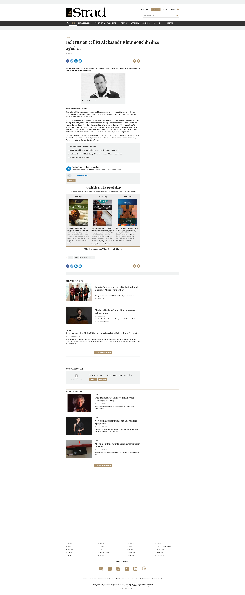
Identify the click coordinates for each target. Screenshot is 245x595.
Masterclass (161, 555)
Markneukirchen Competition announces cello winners (115, 311)
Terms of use (135, 578)
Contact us (132, 555)
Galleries (131, 544)
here (85, 108)
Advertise (131, 552)
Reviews (131, 549)
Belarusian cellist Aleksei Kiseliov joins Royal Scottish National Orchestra (102, 333)
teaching (96, 191)
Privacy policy (146, 578)
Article (68, 330)
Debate (70, 549)
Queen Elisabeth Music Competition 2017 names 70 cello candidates (97, 154)
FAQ (161, 578)
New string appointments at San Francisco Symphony (116, 422)
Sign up (71, 181)
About (102, 555)
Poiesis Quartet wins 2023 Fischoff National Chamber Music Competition (116, 288)
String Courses (104, 552)
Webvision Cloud (127, 589)
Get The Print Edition (164, 546)
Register (144, 9)
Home (70, 544)
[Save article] (138, 61)
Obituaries (83, 257)
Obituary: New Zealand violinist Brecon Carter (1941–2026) (114, 399)
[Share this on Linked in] (76, 61)
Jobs (130, 546)
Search (177, 15)
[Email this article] (80, 61)
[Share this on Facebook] (67, 61)
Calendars (127, 196)
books (101, 191)
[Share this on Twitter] (72, 61)
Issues (159, 544)
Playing (78, 196)
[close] (140, 57)
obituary (91, 257)
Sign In (173, 9)
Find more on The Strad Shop (103, 249)
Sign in (115, 57)
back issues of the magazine (128, 191)
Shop (165, 9)
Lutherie (102, 546)
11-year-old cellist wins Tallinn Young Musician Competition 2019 (95, 150)
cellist (70, 257)
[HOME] (67, 23)
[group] (170, 23)
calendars (114, 191)
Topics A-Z (125, 578)
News (68, 37)
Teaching (103, 196)
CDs (109, 191)
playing (89, 191)
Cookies (154, 578)
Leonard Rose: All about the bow (84, 146)
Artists (102, 544)
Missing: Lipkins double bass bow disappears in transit (117, 445)
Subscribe (155, 9)
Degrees (70, 555)
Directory (103, 549)
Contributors (102, 578)
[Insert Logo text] (86, 16)
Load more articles (103, 352)
